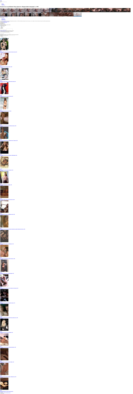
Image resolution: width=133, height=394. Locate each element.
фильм (5, 21)
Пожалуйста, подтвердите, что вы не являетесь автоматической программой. (9, 34)
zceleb (1, 0)
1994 (3, 21)
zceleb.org (4, 392)
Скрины (8, 21)
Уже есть (2, 27)
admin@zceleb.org (8, 392)
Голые (6, 21)
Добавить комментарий (3, 30)
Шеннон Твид (5, 22)
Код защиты (6, 35)
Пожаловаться (3, 19)
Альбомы (3, 4)
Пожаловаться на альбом (3, 25)
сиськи (2, 21)
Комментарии (7, 30)
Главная (3, 3)
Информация (3, 18)
